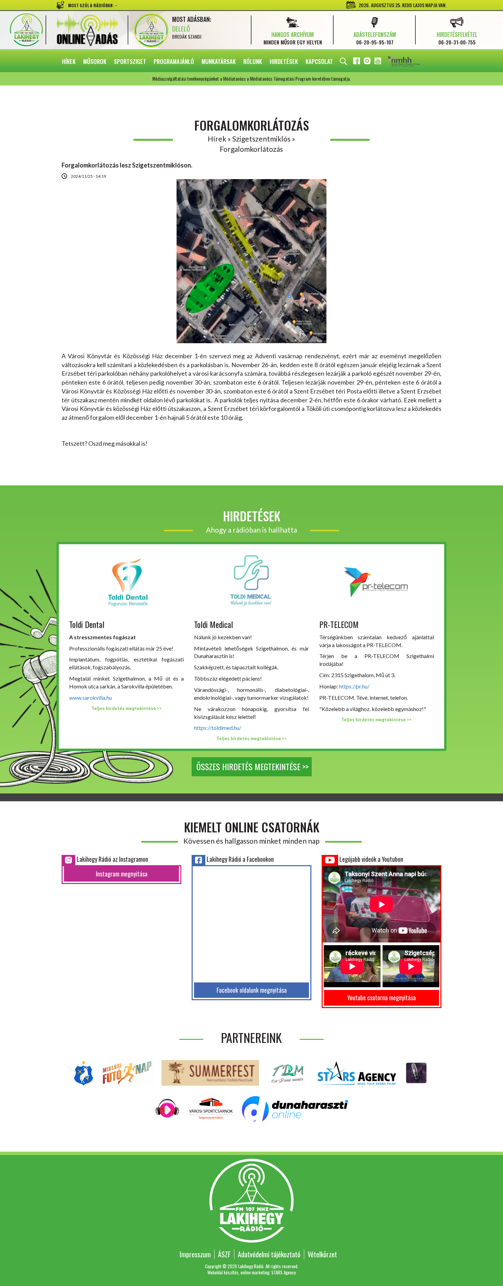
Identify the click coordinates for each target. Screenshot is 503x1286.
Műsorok (94, 61)
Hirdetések (284, 61)
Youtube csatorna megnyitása (381, 997)
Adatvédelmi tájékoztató (269, 1254)
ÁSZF (224, 1254)
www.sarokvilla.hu (90, 697)
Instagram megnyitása (121, 873)
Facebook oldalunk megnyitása (252, 990)
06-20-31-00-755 (457, 42)
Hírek (69, 61)
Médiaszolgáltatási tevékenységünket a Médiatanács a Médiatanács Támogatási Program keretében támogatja (413, 62)
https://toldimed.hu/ (217, 727)
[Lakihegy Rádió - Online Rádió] (167, 1107)
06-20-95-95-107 (375, 42)
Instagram (368, 62)
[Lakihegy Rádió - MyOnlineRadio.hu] (416, 1071)
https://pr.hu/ (354, 686)
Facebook (357, 62)
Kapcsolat (319, 61)
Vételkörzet (322, 1254)
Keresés (343, 61)
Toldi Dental (86, 624)
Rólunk (252, 61)
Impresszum (195, 1254)
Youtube (378, 62)
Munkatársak (219, 61)
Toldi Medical (213, 624)
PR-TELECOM (339, 624)
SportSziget (130, 61)
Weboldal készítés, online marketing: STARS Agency (251, 1272)
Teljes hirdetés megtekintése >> (126, 708)
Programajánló (174, 61)
